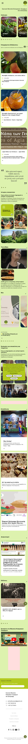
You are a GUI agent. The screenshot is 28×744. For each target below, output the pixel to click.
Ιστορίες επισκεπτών (8, 192)
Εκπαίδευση (5, 409)
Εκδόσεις (4, 580)
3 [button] (5, 39)
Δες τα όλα (25, 293)
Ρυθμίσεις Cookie (17, 375)
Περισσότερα (25, 16)
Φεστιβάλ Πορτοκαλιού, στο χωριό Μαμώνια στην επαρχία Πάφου (12, 114)
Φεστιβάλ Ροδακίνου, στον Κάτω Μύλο (13, 75)
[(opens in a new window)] (9, 729)
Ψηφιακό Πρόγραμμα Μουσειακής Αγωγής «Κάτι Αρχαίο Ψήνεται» (13, 522)
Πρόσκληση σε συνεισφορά (14, 721)
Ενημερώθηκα (14, 378)
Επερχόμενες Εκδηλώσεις (9, 45)
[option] (9, 27)
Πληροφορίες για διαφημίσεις (14, 718)
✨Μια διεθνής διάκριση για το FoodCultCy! (9, 334)
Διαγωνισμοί (5, 537)
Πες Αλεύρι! (7, 441)
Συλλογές (4, 15)
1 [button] (1, 39)
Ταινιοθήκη (4, 247)
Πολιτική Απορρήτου (14, 373)
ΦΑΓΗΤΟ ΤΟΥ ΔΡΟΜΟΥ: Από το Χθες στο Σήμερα (12, 609)
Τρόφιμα (5, 33)
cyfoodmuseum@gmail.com (15, 701)
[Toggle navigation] (2, 3)
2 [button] (3, 39)
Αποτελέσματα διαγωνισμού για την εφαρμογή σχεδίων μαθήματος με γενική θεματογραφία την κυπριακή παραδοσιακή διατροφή (12, 562)
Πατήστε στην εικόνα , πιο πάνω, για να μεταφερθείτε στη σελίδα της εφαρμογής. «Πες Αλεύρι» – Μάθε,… (13, 444)
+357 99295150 (12, 703)
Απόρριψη (9, 375)
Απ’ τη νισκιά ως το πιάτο (10, 482)
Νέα (2, 292)
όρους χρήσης (15, 683)
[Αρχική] (25, 3)
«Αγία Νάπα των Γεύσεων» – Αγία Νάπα (13, 151)
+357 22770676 (12, 705)
